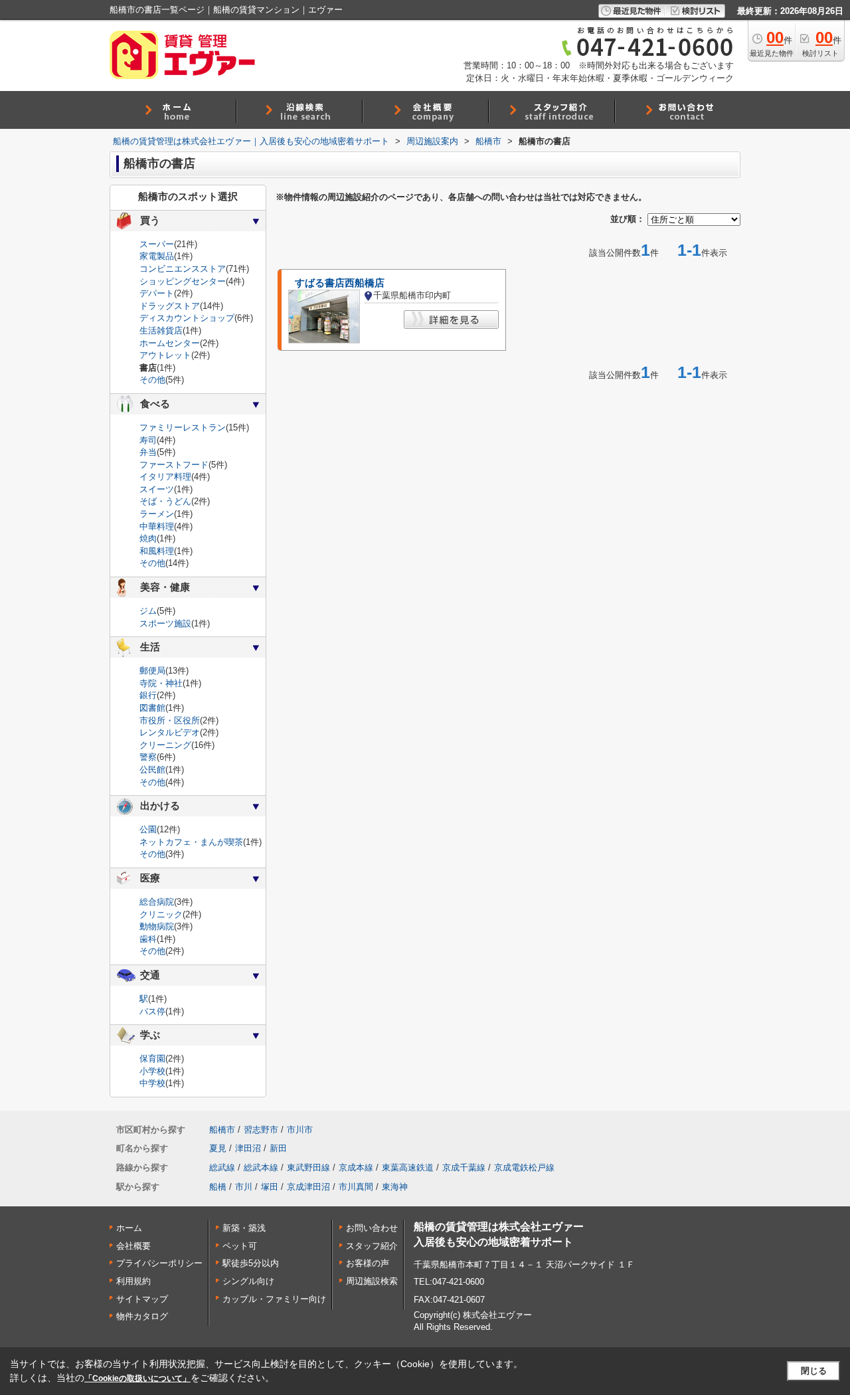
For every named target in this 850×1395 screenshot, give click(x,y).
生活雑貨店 (161, 330)
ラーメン (156, 514)
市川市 (300, 1130)
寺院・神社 (161, 683)
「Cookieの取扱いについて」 (137, 1378)
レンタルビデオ (169, 732)
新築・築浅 (244, 1228)
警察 (148, 757)
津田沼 (248, 1148)
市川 (243, 1187)
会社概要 (133, 1246)
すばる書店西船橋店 (339, 283)
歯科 (148, 939)
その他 (152, 380)
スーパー (156, 244)
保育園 (152, 1059)
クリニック (161, 914)
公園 (148, 829)
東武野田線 (308, 1167)
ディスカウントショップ (186, 318)
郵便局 (152, 671)
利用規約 (133, 1281)
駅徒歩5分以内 (250, 1263)
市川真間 (356, 1187)
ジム (148, 611)
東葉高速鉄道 (408, 1167)
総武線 (222, 1167)
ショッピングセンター (182, 281)
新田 (278, 1148)
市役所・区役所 (169, 720)
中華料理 (156, 526)
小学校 (152, 1071)
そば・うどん (165, 501)
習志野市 (261, 1130)
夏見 (217, 1148)
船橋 (217, 1187)
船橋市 (222, 1130)
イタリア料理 (165, 477)
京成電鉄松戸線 (524, 1167)
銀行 (148, 695)
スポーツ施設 (165, 623)
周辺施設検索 (372, 1281)
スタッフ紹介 (372, 1246)
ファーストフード (174, 465)
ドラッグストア (169, 306)
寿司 (148, 440)
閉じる (814, 1371)
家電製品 (156, 256)
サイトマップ (142, 1299)
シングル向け (248, 1281)
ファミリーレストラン (182, 427)
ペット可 (239, 1246)
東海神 (395, 1187)
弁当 (148, 452)
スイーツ (156, 489)
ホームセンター (169, 343)
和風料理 (156, 551)
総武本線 (261, 1167)
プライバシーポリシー (159, 1263)
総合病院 (156, 902)
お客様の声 (367, 1263)
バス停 (152, 1011)
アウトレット (165, 355)
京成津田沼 (308, 1187)
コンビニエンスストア (182, 269)
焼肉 (148, 538)
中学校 (152, 1083)
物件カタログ (142, 1316)
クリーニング (165, 745)
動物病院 (156, 926)
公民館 (152, 770)
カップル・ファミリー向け (274, 1299)
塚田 (269, 1187)
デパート (156, 293)
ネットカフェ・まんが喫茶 (191, 842)
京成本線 (356, 1167)
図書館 (152, 708)
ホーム (129, 1228)
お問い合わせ (372, 1228)
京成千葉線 (463, 1167)
